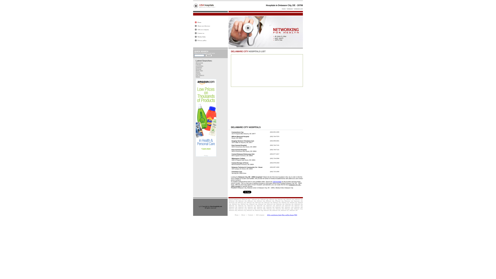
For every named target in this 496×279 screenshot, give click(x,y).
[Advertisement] (240, 14)
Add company (260, 215)
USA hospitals (277, 181)
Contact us (200, 33)
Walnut (198, 77)
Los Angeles (199, 66)
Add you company (203, 29)
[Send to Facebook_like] (237, 193)
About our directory (203, 26)
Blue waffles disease (288, 215)
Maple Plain (199, 70)
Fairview (198, 64)
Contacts (250, 215)
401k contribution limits (274, 215)
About (243, 215)
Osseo (198, 72)
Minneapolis (199, 63)
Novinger (198, 69)
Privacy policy (202, 40)
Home (284, 8)
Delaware (290, 8)
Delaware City (298, 8)
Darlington (199, 67)
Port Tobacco (200, 75)
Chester (198, 73)
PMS (295, 215)
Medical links (201, 37)
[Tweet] (247, 193)
